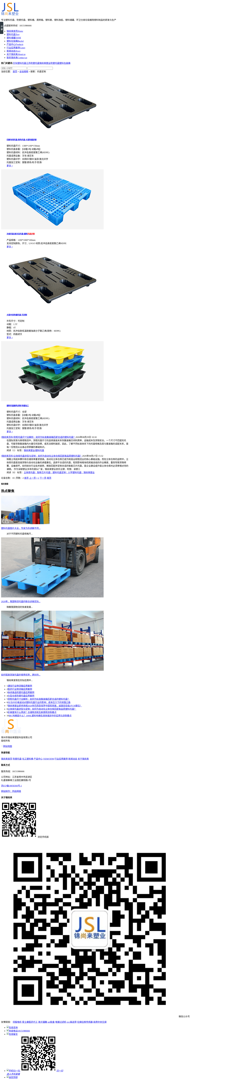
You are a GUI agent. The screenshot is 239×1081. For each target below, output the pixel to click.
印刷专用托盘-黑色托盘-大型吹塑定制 (22, 140)
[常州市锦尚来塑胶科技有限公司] (10, 14)
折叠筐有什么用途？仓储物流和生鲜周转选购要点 (32, 712)
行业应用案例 (16, 48)
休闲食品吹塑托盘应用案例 (21, 692)
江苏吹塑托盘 (32, 63)
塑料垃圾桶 (15, 41)
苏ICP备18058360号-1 (11, 786)
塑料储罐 (14, 38)
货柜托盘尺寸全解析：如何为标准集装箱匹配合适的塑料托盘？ (39, 699)
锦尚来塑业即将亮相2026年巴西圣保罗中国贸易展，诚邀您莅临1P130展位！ (45, 706)
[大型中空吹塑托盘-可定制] (52, 309)
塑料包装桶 (64, 63)
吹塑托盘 (54, 63)
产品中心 (15, 44)
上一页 (32, 478)
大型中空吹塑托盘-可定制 (17, 315)
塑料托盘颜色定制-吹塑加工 (18, 406)
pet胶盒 (51, 1022)
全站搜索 (23, 71)
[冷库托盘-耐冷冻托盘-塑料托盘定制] (52, 228)
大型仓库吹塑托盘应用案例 (21, 696)
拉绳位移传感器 (85, 1022)
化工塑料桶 (27, 759)
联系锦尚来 (17, 57)
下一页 (43, 478)
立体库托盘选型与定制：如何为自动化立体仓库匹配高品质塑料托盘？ (42, 709)
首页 (15, 71)
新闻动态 (13, 51)
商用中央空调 (99, 1022)
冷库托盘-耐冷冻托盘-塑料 (21, 234)
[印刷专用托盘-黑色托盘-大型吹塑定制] (52, 134)
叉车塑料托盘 (19, 63)
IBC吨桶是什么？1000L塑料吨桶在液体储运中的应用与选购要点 (40, 715)
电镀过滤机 (60, 1022)
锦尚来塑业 (44, 63)
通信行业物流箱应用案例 (20, 686)
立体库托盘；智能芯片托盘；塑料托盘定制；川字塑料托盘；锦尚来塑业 (59, 472)
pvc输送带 (72, 1022)
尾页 (49, 478)
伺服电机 (17, 1022)
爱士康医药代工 (30, 1022)
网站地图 (7, 746)
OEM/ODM (48, 759)
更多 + (10, 166)
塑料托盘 (13, 34)
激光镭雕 (42, 1022)
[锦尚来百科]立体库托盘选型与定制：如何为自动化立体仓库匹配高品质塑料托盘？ (41, 456)
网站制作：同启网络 (11, 791)
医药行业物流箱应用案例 (20, 689)
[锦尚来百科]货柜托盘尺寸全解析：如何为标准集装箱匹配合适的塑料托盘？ (38, 437)
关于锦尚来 (16, 54)
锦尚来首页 (15, 31)
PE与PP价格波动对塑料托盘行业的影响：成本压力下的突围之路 (39, 702)
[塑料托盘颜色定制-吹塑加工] (52, 400)
